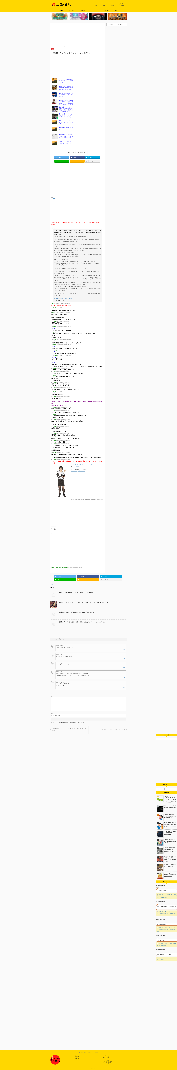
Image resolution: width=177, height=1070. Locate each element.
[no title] (53, 198)
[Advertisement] (77, 35)
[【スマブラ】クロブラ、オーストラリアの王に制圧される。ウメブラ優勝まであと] (55, 116)
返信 (124, 649)
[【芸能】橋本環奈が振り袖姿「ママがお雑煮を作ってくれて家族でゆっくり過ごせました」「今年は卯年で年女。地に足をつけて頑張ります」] (55, 102)
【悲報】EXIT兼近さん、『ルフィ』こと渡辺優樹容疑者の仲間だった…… (170, 816)
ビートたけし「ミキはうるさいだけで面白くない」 (170, 865)
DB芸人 (76, 1057)
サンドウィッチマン (79, 1056)
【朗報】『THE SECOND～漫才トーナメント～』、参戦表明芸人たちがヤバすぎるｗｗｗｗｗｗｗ (170, 850)
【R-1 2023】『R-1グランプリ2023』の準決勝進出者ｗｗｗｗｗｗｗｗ (170, 874)
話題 (52, 584)
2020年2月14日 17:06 (60, 682)
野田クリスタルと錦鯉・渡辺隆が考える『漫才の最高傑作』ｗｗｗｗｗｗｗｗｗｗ (170, 825)
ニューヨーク (105, 10)
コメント (88, 696)
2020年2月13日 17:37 (60, 663)
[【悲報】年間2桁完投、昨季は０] (55, 130)
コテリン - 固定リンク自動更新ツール (53, 79)
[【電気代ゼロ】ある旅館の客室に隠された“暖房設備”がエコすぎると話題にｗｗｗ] (55, 88)
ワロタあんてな (72, 10)
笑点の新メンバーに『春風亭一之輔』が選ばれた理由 (170, 806)
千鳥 (76, 1055)
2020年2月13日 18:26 (60, 671)
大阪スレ (116, 10)
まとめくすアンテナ (107, 1062)
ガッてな (104, 1058)
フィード (96, 4)
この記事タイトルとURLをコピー (78, 152)
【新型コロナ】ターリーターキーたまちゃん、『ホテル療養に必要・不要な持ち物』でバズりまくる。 (83, 602)
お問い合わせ (122, 4)
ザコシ (94, 10)
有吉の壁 (77, 1058)
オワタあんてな (106, 1057)
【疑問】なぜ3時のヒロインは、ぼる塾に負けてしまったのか (170, 841)
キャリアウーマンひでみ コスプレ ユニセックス (83, 464)
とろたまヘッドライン (107, 1061)
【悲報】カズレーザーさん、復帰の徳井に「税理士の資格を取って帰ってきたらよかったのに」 (82, 622)
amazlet (77, 466)
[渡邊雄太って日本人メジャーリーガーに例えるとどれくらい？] (55, 123)
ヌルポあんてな (61, 10)
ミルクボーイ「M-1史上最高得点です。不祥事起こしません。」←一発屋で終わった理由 (170, 859)
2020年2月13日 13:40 (60, 645)
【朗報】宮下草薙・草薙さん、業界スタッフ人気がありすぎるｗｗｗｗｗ (76, 592)
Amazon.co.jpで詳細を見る (78, 471)
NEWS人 (104, 1055)
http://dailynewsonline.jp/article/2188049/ (63, 298)
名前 (52, 713)
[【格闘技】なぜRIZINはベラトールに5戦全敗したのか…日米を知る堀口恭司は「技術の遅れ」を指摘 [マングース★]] (55, 109)
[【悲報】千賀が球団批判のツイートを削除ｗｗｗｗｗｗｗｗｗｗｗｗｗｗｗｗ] (55, 95)
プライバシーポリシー (82, 1052)
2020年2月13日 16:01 (60, 654)
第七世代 (83, 10)
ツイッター (103, 4)
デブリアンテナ (106, 1060)
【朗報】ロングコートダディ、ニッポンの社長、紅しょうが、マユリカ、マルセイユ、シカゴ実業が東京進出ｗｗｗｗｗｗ (170, 799)
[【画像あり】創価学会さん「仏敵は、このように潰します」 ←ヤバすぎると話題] (55, 137)
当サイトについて (112, 4)
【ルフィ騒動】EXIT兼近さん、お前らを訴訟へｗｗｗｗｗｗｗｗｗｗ (170, 832)
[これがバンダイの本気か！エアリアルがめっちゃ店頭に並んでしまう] (55, 81)
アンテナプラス (106, 1056)
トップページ (96, 1052)
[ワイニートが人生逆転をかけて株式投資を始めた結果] (55, 144)
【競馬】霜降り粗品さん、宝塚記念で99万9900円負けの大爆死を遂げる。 (76, 612)
